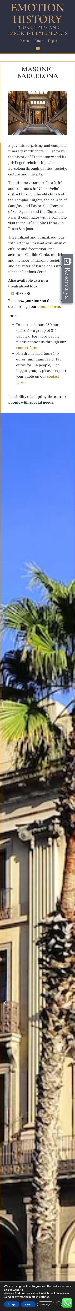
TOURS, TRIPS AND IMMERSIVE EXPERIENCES (37, 30)
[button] (37, 48)
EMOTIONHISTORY (37, 13)
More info (23, 293)
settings (44, 1297)
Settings (45, 1304)
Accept (11, 1304)
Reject (28, 1304)
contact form (49, 306)
